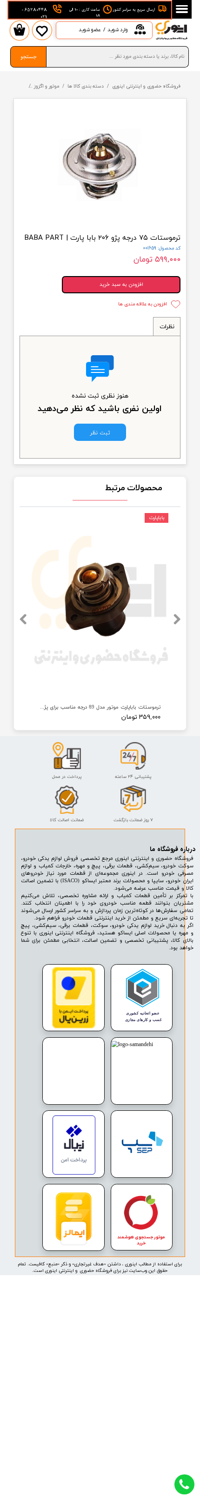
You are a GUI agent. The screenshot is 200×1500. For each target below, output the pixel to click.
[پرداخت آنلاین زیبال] (74, 1173)
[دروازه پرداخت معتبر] (74, 1027)
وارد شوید (117, 30)
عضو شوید (90, 30)
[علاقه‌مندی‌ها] (42, 37)
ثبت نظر (100, 432)
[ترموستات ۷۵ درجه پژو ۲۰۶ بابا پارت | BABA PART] (100, 164)
